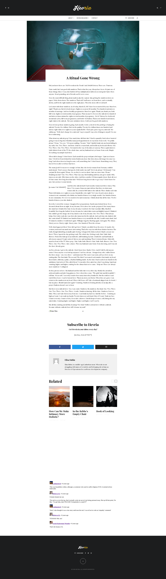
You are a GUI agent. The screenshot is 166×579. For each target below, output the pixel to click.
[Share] (60, 347)
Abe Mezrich (99, 414)
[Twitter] (88, 553)
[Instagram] (8, 7)
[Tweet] (83, 347)
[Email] (106, 347)
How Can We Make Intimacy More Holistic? (59, 414)
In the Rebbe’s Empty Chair (80, 412)
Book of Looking (105, 411)
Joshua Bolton (76, 417)
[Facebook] (5, 7)
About (70, 18)
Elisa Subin (74, 73)
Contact (95, 18)
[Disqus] (83, 452)
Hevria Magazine (82, 18)
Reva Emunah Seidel (54, 420)
